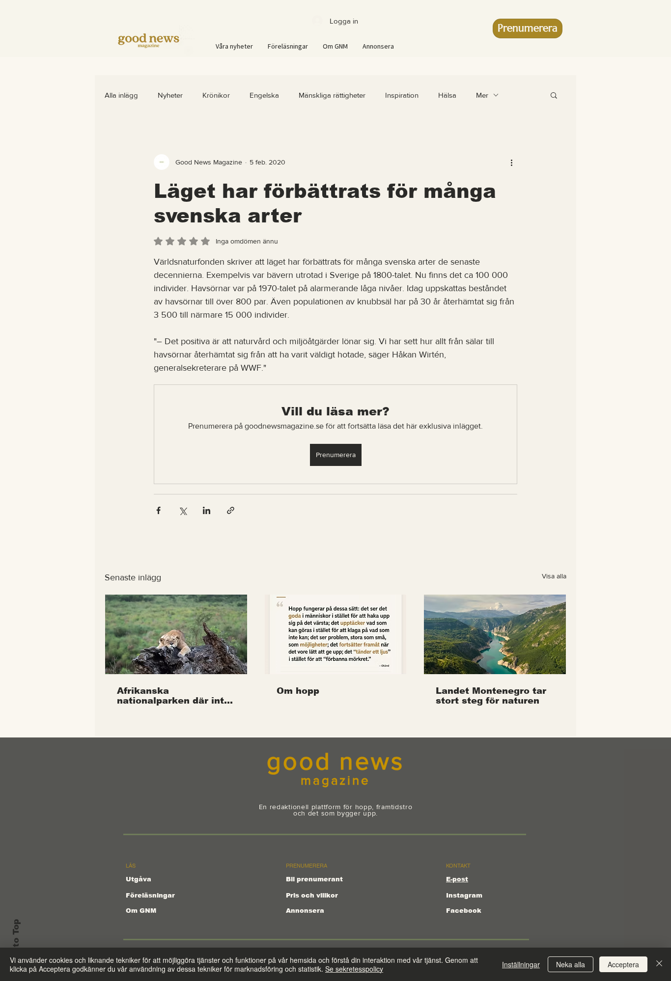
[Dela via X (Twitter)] (182, 510)
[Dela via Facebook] (158, 510)
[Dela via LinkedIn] (206, 510)
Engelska (264, 95)
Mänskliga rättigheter (332, 95)
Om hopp (298, 691)
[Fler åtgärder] (511, 162)
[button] (554, 95)
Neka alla (570, 964)
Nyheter (170, 95)
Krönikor (216, 95)
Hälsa (447, 95)
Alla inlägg (121, 95)
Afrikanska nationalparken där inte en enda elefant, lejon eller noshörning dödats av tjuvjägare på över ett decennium (176, 696)
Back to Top (16, 946)
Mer (482, 95)
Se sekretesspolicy (354, 969)
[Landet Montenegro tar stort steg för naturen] (495, 634)
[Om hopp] (336, 634)
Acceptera (623, 964)
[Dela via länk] (230, 510)
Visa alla (554, 576)
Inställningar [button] (521, 964)
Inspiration (402, 95)
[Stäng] (659, 964)
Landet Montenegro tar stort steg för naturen (491, 696)
